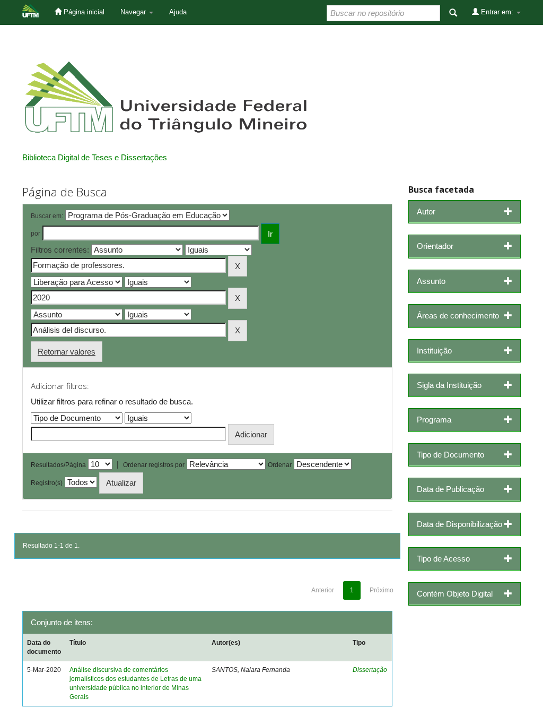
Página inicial (83, 12)
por (35, 233)
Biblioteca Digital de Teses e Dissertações (94, 157)
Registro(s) (47, 483)
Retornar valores (66, 351)
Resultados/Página (58, 465)
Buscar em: (47, 216)
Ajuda (178, 12)
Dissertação (370, 670)
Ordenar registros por (154, 465)
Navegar (134, 12)
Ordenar (280, 465)
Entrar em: (497, 12)
